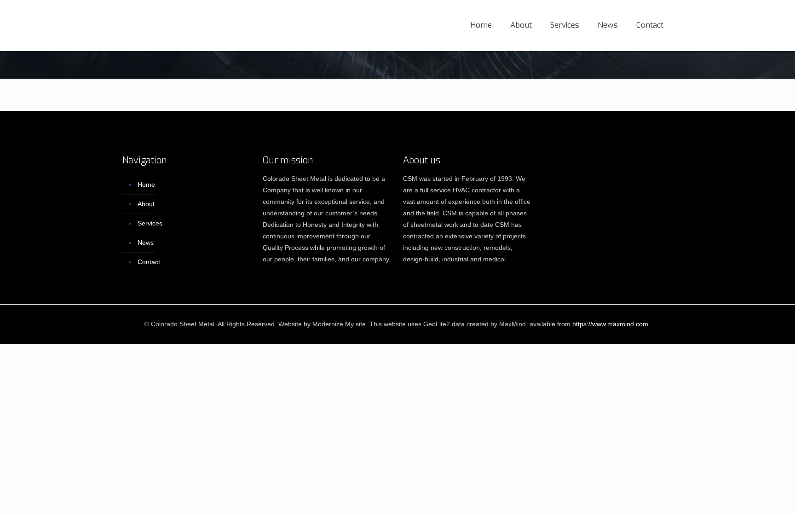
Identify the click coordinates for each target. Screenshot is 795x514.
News (146, 242)
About (146, 204)
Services (150, 223)
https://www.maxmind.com (610, 324)
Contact (149, 262)
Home (146, 184)
